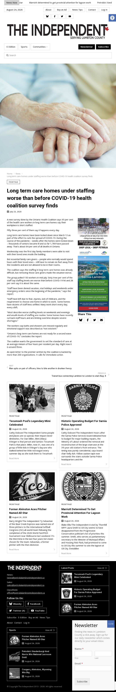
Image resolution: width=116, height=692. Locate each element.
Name (79, 648)
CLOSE (110, 624)
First (76, 658)
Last (96, 658)
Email (79, 663)
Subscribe (82, 681)
